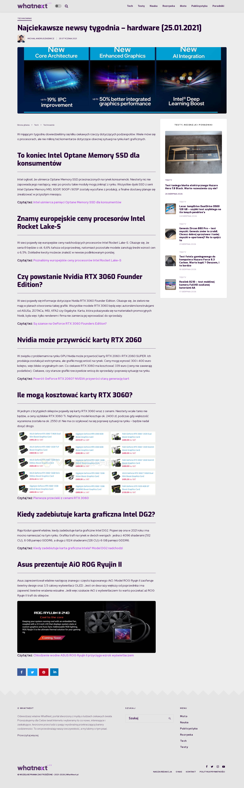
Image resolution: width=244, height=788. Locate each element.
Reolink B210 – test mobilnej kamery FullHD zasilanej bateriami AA (196, 284)
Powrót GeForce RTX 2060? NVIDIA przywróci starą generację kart (81, 379)
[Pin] (43, 672)
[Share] (21, 672)
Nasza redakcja (162, 771)
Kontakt (191, 771)
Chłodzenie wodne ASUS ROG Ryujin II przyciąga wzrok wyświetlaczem (83, 655)
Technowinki (24, 18)
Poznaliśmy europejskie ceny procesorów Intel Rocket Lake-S (77, 260)
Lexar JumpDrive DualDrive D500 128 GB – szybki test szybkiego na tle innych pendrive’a (200, 209)
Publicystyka (199, 6)
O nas (179, 771)
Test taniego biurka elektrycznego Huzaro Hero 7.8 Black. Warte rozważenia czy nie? (191, 187)
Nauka (154, 6)
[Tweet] (32, 672)
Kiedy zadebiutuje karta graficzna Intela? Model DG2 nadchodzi (78, 548)
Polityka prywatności (212, 771)
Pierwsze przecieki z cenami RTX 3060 (61, 498)
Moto (183, 6)
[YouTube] (224, 766)
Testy (141, 6)
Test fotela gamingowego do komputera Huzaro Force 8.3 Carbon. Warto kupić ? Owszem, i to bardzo (199, 261)
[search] (169, 718)
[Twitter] (212, 766)
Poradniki (218, 6)
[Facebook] (206, 766)
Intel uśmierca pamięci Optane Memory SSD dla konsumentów (77, 202)
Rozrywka (169, 6)
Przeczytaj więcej (27, 735)
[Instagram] (218, 766)
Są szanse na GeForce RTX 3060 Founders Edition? (70, 323)
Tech (130, 6)
